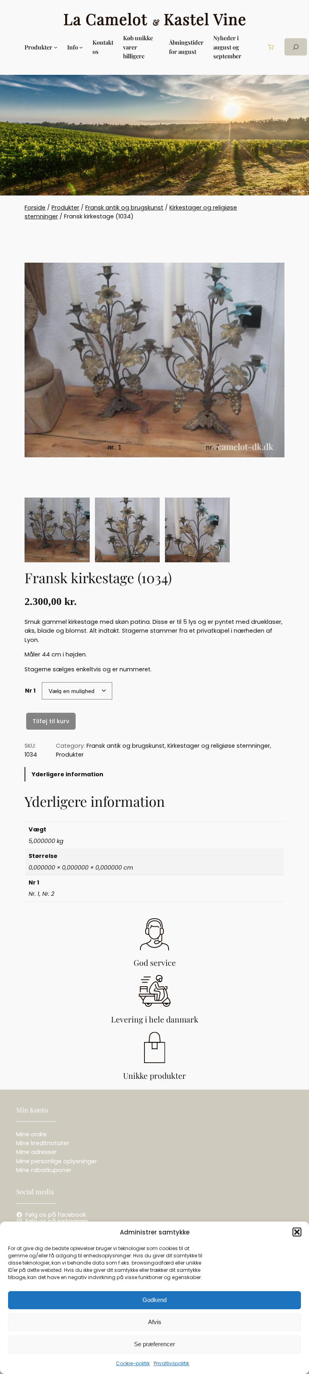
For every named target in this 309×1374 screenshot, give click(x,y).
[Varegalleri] (154, 360)
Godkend (154, 1299)
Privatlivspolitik (171, 1363)
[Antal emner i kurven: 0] (271, 47)
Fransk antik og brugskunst (124, 208)
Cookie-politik (133, 1363)
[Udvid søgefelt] (295, 47)
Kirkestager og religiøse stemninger (218, 746)
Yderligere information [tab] (67, 774)
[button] (297, 1232)
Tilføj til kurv (51, 721)
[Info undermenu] (81, 47)
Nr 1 (30, 691)
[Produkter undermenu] (56, 47)
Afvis (154, 1321)
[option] (127, 530)
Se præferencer (154, 1344)
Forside (35, 208)
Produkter (65, 208)
